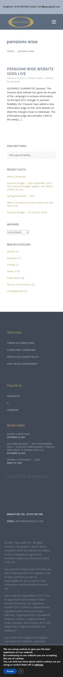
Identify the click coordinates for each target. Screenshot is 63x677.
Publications (14, 278)
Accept (10, 671)
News (40, 78)
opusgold (15, 81)
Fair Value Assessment (22, 363)
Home (10, 51)
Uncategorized (15, 291)
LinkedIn (12, 410)
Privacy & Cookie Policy (23, 356)
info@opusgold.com (49, 6)
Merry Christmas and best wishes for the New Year (30, 204)
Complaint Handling (21, 350)
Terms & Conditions (20, 343)
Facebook (13, 396)
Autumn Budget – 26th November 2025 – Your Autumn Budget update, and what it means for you (30, 186)
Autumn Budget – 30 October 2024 (27, 212)
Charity (11, 264)
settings (38, 664)
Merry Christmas (16, 176)
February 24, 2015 (16, 78)
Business (12, 258)
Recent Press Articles (19, 284)
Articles (11, 251)
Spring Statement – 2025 (21, 196)
